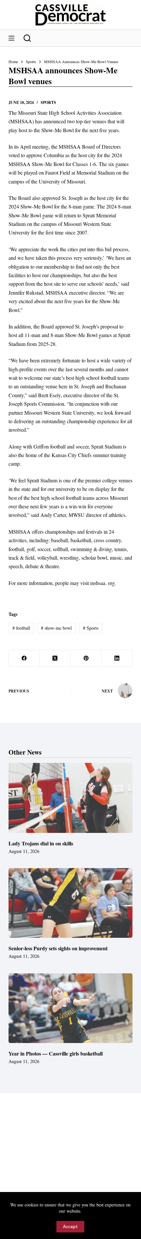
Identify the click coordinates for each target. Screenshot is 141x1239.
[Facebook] (24, 658)
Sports (48, 102)
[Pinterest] (85, 658)
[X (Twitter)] (55, 658)
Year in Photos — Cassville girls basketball (56, 1053)
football (21, 628)
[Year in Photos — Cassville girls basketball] (70, 1008)
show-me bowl (56, 628)
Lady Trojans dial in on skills (41, 843)
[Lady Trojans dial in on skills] (70, 798)
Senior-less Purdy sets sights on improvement (58, 948)
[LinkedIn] (117, 658)
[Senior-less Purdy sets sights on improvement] (70, 903)
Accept (70, 1226)
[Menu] (11, 38)
